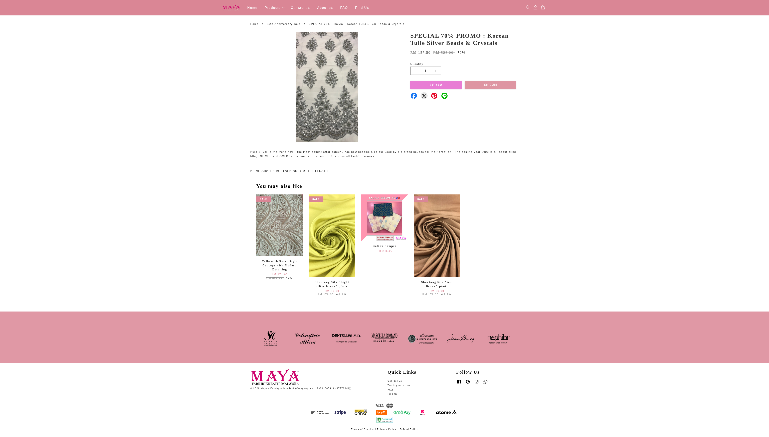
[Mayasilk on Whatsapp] (485, 383)
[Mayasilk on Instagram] (476, 383)
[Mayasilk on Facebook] (459, 383)
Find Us (362, 7)
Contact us (300, 7)
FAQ (344, 7)
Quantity (416, 64)
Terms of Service (362, 429)
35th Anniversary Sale (284, 24)
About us (325, 7)
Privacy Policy (387, 429)
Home (252, 7)
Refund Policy (409, 429)
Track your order (399, 385)
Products (273, 7)
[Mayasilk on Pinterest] (468, 383)
